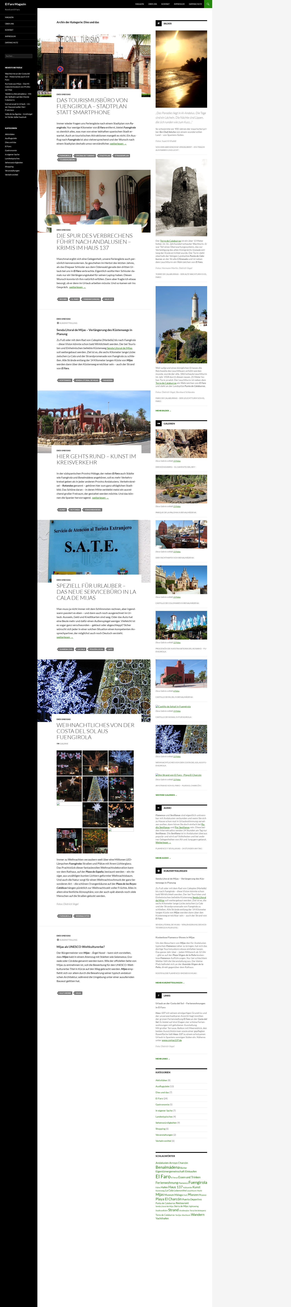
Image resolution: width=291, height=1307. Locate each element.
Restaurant (182, 1203)
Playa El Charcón (169, 1199)
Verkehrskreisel (93, 510)
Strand (173, 1210)
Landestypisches (164, 1116)
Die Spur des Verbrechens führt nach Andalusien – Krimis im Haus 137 (95, 241)
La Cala (81, 649)
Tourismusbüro (67, 160)
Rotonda (75, 510)
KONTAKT (165, 4)
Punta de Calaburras (165, 1203)
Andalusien (162, 1162)
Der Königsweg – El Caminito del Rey (175, 467)
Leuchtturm (192, 1191)
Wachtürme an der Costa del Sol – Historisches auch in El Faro (17, 76)
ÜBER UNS (152, 4)
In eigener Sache (164, 1110)
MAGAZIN (139, 4)
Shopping (160, 1128)
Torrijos (178, 1215)
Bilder (168, 23)
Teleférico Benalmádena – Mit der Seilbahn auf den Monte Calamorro (18, 97)
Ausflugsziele (162, 1086)
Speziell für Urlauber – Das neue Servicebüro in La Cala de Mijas (96, 591)
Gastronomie (162, 1104)
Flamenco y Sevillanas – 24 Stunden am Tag (179, 848)
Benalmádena (168, 1167)
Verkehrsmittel (163, 1140)
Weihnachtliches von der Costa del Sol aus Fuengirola (95, 731)
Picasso (202, 1195)
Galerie (64, 743)
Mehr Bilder (163, 410)
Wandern (107, 380)
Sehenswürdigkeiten (166, 1122)
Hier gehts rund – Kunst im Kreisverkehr (96, 459)
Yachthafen (162, 1218)
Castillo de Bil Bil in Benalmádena (174, 697)
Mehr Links (163, 1058)
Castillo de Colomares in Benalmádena (177, 603)
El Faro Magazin (15, 4)
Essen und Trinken (189, 1177)
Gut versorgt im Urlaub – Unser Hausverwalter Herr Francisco (17, 107)
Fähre (158, 1187)
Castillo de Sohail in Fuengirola (173, 717)
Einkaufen (191, 1171)
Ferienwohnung (91, 299)
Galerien (169, 423)
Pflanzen (193, 1194)
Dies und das (64, 94)
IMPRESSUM (179, 4)
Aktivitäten (161, 1080)
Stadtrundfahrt (162, 1210)
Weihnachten (82, 916)
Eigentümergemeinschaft (170, 1171)
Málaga (178, 1194)
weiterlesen (118, 143)
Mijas (78, 993)
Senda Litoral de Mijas (119, 348)
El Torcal (174, 1177)
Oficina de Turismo (85, 155)
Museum (169, 1194)
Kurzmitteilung (68, 323)
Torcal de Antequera (198, 1210)
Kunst (62, 510)
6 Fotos (176, 691)
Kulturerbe (65, 993)
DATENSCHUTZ (195, 4)
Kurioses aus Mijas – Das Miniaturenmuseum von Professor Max (18, 86)
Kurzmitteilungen (175, 870)
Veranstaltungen (164, 1134)
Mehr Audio (163, 858)
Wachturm (186, 1215)
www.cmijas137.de (172, 1040)
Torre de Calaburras (170, 240)
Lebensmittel (180, 1190)
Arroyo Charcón (178, 1162)
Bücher (63, 299)
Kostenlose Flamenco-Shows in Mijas (176, 973)
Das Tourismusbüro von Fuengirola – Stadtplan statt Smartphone (92, 106)
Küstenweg (65, 380)
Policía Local (96, 649)
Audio (167, 807)
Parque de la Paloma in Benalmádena (176, 512)
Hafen (164, 1187)
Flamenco (183, 1183)
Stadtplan (104, 155)
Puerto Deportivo (192, 1199)
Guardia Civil (66, 649)
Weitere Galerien (166, 795)
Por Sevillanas (182, 827)
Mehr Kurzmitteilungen (170, 982)
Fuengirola (65, 155)
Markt (199, 1191)
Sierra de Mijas (181, 1206)
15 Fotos (177, 461)
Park (185, 1195)
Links (167, 995)
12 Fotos (177, 642)
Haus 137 (108, 299)
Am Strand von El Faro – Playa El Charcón (178, 785)
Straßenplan (122, 155)
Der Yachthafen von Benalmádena (175, 557)
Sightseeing (194, 1206)
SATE (110, 649)
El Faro (75, 299)
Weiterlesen (163, 842)
